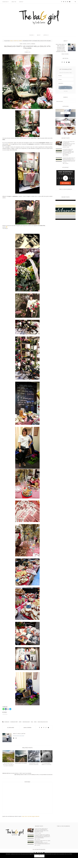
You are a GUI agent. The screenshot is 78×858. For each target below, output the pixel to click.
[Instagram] (66, 2)
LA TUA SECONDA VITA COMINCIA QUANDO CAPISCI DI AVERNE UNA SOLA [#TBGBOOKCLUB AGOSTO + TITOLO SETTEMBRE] (68, 152)
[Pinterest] (64, 62)
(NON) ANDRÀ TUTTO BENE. (21, 763)
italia (32, 721)
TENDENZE (33, 43)
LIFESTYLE (29, 43)
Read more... (65, 54)
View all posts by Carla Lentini (18, 735)
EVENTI (21, 43)
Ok (39, 855)
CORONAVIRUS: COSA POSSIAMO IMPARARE (33, 764)
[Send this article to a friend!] (48, 727)
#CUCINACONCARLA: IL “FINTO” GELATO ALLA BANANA (21, 773)
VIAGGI (71, 214)
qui (9, 144)
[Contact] (70, 2)
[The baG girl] (39, 17)
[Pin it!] (44, 727)
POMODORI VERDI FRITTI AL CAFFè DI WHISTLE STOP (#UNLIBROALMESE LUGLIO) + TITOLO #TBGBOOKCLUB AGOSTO (69, 160)
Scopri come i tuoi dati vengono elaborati (30, 816)
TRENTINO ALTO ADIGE (66, 214)
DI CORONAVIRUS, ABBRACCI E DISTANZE (46, 764)
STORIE (68, 147)
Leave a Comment (27, 727)
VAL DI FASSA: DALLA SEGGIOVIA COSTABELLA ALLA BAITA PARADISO (8, 764)
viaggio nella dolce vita (43, 721)
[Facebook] (62, 2)
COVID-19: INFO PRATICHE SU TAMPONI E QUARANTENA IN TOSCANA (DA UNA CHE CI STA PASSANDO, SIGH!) (69, 143)
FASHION (24, 43)
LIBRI (63, 155)
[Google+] (68, 2)
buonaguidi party (14, 721)
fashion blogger (26, 721)
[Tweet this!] (42, 727)
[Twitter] (64, 2)
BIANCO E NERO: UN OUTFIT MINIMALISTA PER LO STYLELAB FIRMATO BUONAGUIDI (36, 774)
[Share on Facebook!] (39, 727)
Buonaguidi (7, 721)
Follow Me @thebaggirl (39, 849)
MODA (35, 721)
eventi (20, 721)
